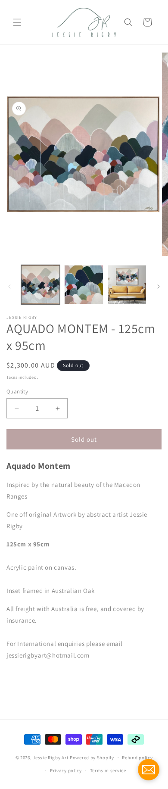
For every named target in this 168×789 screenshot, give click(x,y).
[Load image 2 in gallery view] (83, 284)
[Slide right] (158, 286)
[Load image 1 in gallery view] (40, 284)
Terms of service (108, 770)
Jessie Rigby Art (50, 757)
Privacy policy (66, 770)
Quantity (17, 391)
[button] (17, 22)
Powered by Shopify (92, 757)
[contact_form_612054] (148, 769)
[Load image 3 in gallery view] (127, 284)
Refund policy (137, 758)
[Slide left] (9, 286)
